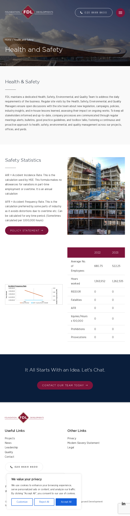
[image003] (24, 413)
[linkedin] (123, 503)
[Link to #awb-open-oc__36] (120, 12)
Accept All (66, 502)
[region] (44, 491)
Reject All (44, 502)
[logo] (29, 6)
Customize (22, 502)
